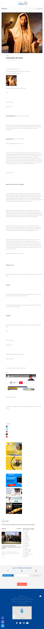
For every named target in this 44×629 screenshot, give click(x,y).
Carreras (17, 601)
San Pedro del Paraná (28, 554)
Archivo (14, 597)
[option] (11, 543)
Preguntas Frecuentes (27, 597)
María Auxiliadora (27, 549)
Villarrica (25, 556)
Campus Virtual (22, 599)
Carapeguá (26, 536)
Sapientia (31, 599)
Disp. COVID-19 (23, 603)
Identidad (34, 8)
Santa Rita (26, 555)
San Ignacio (26, 552)
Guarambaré (26, 543)
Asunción (26, 532)
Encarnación (26, 540)
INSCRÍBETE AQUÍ (22, 584)
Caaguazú (26, 535)
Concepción (26, 538)
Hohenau (26, 546)
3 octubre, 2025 (9, 550)
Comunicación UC (4, 550)
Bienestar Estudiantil (19, 597)
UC (6, 60)
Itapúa (25, 548)
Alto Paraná (26, 530)
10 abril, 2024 (8, 60)
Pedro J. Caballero (27, 551)
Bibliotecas (13, 599)
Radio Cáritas (2, 622)
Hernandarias (27, 545)
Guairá (25, 542)
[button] (40, 596)
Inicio (30, 8)
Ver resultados (35, 575)
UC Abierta (17, 599)
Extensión (30, 601)
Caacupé (26, 533)
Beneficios (2, 618)
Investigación (26, 601)
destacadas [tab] (19, 528)
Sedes (19, 603)
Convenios (27, 599)
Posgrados (21, 601)
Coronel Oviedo (27, 539)
